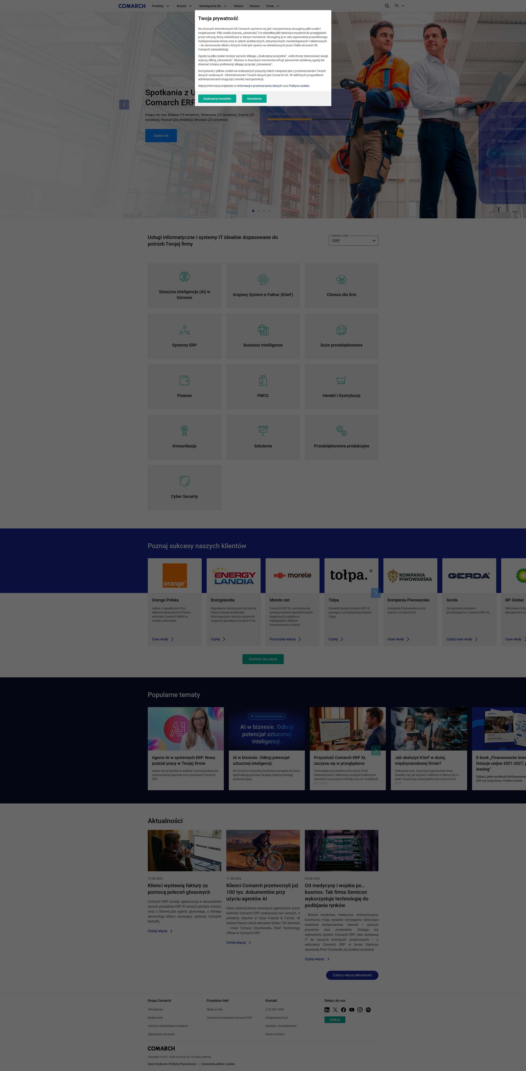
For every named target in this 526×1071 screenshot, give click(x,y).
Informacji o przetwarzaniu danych (259, 85)
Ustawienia (254, 98)
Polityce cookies (299, 85)
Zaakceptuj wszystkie (217, 98)
